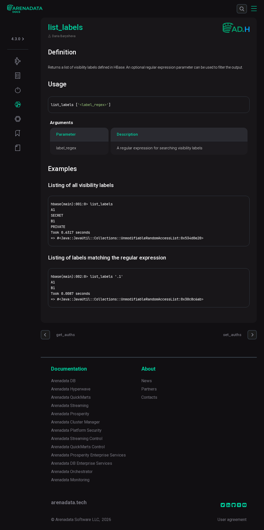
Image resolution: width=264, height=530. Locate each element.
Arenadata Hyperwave (70, 389)
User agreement (232, 519)
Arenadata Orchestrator (72, 471)
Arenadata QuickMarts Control (78, 446)
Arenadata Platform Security (76, 430)
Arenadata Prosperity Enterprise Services (88, 455)
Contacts (149, 397)
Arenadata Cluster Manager (75, 422)
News (146, 380)
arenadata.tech (69, 502)
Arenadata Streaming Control (76, 438)
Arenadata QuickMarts (71, 397)
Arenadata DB (63, 380)
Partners (149, 389)
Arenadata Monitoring (70, 479)
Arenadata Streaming (69, 405)
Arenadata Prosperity (70, 413)
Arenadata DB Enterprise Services (81, 463)
